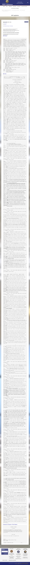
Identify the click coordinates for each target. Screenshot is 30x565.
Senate (4, 6)
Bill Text (5, 24)
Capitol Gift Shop (4, 560)
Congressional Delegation (12, 560)
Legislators (14, 6)
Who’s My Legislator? (20, 3)
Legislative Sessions (24, 6)
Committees (10, 6)
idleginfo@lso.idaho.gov (18, 558)
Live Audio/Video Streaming (15, 8)
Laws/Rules (18, 6)
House (7, 6)
